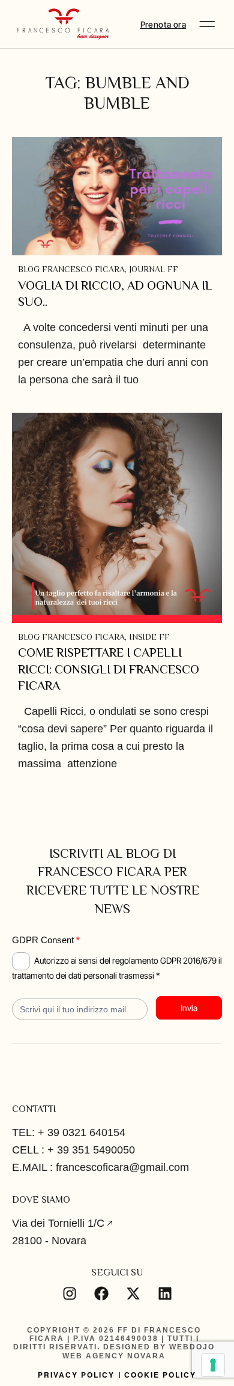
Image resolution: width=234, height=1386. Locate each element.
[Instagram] (69, 1293)
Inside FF (150, 637)
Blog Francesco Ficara (71, 269)
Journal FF (154, 269)
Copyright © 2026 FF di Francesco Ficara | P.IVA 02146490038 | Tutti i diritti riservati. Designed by (107, 1339)
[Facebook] (101, 1293)
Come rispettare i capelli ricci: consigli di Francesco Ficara (108, 669)
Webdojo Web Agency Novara (138, 1351)
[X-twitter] (133, 1293)
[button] (207, 24)
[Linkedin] (165, 1293)
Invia (189, 1008)
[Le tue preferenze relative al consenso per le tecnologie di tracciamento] (213, 1365)
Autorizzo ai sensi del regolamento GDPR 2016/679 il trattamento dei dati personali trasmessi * (117, 967)
